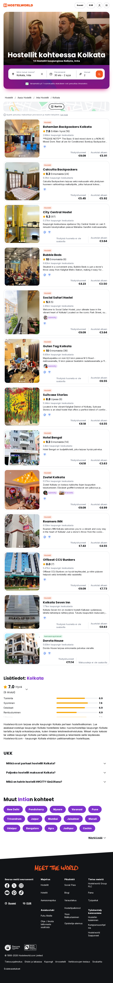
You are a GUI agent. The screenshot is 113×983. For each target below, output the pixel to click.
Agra (51, 828)
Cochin (87, 828)
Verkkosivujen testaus (79, 961)
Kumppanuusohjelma (97, 926)
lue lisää (64, 115)
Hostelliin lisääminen (93, 918)
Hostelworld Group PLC (97, 885)
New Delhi (13, 809)
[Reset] (41, 74)
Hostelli (47, 122)
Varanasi (77, 809)
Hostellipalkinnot (72, 908)
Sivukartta (97, 961)
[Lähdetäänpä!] (99, 74)
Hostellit (45, 885)
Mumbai (53, 818)
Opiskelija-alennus (73, 923)
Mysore (57, 809)
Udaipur (12, 828)
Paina (91, 892)
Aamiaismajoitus (48, 900)
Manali (93, 818)
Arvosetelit (60, 961)
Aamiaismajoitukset (53, 636)
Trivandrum (14, 818)
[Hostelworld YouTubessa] (7, 892)
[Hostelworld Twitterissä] (14, 885)
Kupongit (48, 961)
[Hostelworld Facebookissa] (7, 885)
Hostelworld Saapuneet (94, 934)
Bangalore (32, 828)
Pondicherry (36, 809)
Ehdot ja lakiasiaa (33, 961)
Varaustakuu (70, 900)
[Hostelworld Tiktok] (21, 892)
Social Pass (70, 885)
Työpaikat (93, 900)
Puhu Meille (46, 915)
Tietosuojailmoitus (13, 961)
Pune (95, 809)
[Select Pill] (99, 5)
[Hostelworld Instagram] (21, 885)
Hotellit (44, 892)
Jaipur (35, 818)
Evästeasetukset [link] (12, 968)
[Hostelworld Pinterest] (14, 892)
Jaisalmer (73, 818)
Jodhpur (68, 828)
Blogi (66, 892)
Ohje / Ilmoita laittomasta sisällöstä (47, 924)
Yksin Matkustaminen (71, 915)
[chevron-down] (26, 689)
